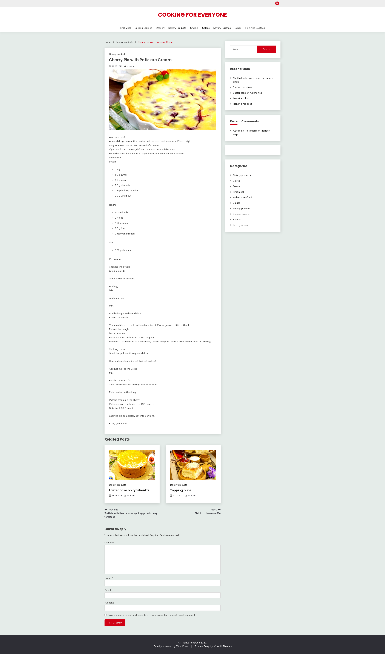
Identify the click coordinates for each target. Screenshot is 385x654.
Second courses (143, 27)
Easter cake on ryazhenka (129, 490)
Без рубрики (240, 225)
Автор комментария (245, 130)
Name (109, 577)
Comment (110, 542)
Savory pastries (222, 27)
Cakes (238, 27)
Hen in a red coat (242, 103)
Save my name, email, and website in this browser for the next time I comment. (152, 614)
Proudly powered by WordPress (171, 646)
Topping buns (180, 490)
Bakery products (177, 27)
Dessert (160, 27)
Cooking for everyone (192, 15)
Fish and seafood (255, 27)
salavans (131, 66)
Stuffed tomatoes (242, 87)
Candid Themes (223, 646)
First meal (125, 27)
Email (108, 590)
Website (109, 602)
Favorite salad (240, 98)
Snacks (194, 27)
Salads (206, 27)
